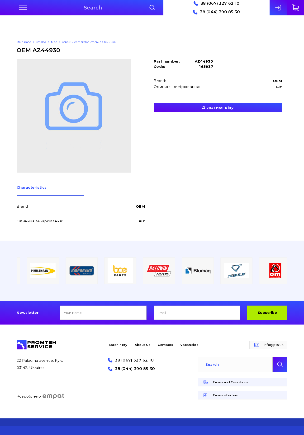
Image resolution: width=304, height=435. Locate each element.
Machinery (118, 345)
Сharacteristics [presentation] (32, 188)
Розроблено (29, 396)
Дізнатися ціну (218, 107)
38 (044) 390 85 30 (220, 12)
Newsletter (28, 312)
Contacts (165, 345)
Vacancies (189, 345)
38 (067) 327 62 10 (220, 3)
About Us (142, 345)
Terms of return (225, 395)
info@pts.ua (274, 345)
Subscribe (267, 312)
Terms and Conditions (230, 382)
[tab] (50, 191)
